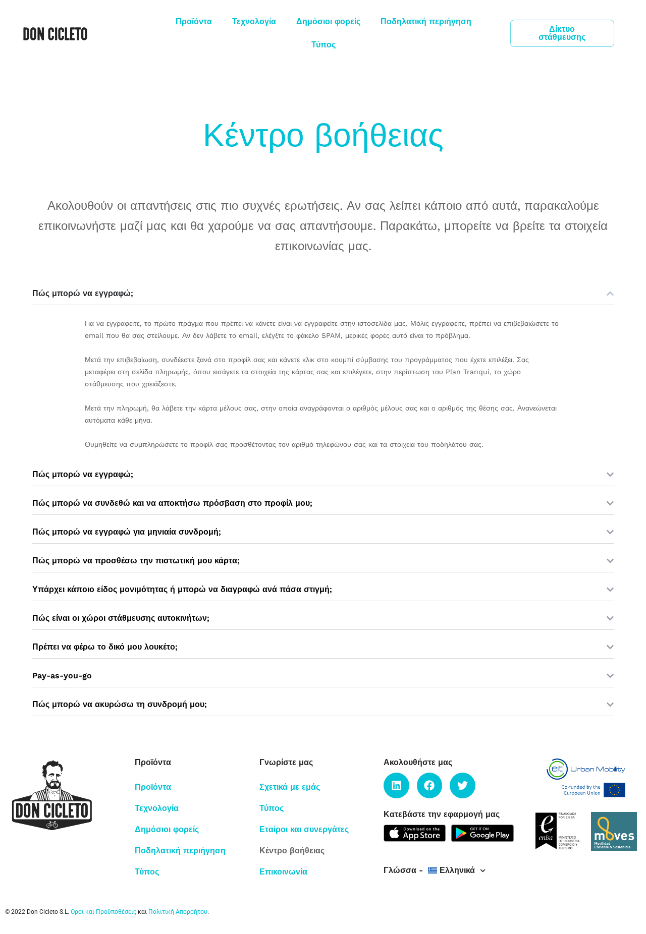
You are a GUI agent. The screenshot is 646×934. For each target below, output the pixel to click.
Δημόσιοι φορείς (328, 21)
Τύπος (323, 44)
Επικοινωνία (283, 872)
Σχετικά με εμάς (289, 787)
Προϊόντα (194, 21)
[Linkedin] (396, 785)
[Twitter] (462, 785)
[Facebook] (429, 785)
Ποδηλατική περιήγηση (426, 21)
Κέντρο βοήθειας (292, 850)
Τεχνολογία (254, 21)
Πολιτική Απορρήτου (177, 911)
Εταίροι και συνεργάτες (304, 829)
